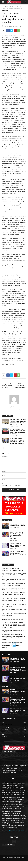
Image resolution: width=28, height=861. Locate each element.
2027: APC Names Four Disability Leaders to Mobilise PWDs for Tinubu (17, 545)
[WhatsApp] (18, 30)
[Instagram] (13, 841)
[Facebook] (8, 30)
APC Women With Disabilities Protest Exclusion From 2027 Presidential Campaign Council (18, 553)
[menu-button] (3, 2)
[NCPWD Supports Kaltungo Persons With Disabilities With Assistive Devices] (5, 526)
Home (3, 6)
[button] (26, 2)
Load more (13, 559)
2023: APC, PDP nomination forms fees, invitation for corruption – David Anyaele (13, 594)
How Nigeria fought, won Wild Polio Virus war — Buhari (7, 385)
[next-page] (5, 448)
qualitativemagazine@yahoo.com (16, 830)
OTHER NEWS (8, 6)
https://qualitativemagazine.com (14, 409)
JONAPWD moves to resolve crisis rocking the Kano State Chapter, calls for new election (14, 574)
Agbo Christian (8, 26)
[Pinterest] (15, 30)
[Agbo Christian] (3, 26)
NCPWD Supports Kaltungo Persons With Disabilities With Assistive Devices (17, 525)
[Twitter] (11, 30)
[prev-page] (3, 448)
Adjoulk (3, 579)
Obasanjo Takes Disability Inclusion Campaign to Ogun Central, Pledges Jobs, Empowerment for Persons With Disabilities (18, 535)
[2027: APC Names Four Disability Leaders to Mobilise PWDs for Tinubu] (5, 545)
